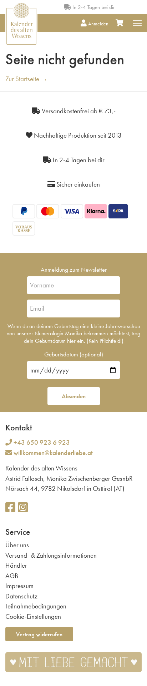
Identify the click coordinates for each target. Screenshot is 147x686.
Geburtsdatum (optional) (73, 354)
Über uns (17, 545)
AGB (11, 575)
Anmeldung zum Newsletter (74, 269)
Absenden (74, 396)
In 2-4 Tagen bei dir (93, 7)
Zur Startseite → (26, 78)
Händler (16, 565)
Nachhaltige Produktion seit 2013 (77, 135)
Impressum (19, 585)
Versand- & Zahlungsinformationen (51, 555)
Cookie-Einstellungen (33, 616)
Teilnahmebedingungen (35, 606)
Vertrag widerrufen (39, 634)
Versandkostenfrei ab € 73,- (78, 111)
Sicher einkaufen (77, 184)
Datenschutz (21, 596)
